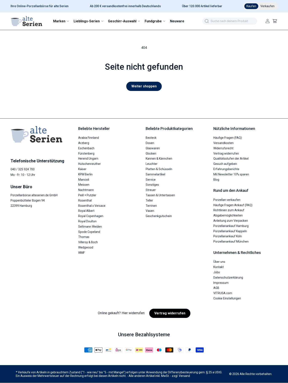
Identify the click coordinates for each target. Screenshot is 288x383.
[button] (61, 21)
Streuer (151, 190)
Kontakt (218, 267)
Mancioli (83, 179)
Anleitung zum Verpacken (230, 220)
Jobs (216, 272)
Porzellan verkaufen (226, 200)
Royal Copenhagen (90, 216)
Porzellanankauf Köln (227, 236)
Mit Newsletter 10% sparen (231, 174)
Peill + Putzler (87, 195)
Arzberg (83, 143)
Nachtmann (86, 190)
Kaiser (82, 169)
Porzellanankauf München (231, 241)
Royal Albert (86, 211)
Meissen (83, 185)
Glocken (151, 153)
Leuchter (151, 164)
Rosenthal (85, 200)
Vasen (150, 211)
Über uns (219, 262)
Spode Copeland (89, 232)
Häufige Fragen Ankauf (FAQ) (232, 205)
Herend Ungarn (88, 158)
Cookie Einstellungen (227, 298)
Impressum (221, 282)
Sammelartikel (155, 174)
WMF (81, 252)
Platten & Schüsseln (159, 169)
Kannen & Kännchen (159, 158)
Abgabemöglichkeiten (228, 215)
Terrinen (151, 205)
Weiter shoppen (144, 86)
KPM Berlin (85, 174)
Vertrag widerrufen (226, 153)
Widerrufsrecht (223, 148)
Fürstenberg (86, 153)
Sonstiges (152, 185)
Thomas (83, 237)
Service (151, 179)
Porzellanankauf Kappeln (230, 231)
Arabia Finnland (88, 138)
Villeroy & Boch (88, 242)
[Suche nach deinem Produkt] (206, 21)
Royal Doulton (87, 221)
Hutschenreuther (89, 164)
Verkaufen (267, 6)
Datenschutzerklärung (228, 277)
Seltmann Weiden (90, 226)
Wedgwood (85, 247)
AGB (216, 288)
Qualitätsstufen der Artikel (231, 158)
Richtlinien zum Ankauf (228, 210)
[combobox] (229, 21)
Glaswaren (153, 148)
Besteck (151, 138)
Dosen (150, 143)
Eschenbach (86, 148)
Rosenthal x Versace (91, 205)
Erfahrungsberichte (226, 169)
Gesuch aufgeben (225, 164)
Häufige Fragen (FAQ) (227, 138)
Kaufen (251, 6)
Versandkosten (223, 143)
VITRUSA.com (222, 293)
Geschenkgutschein (159, 216)
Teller (149, 200)
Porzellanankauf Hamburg (231, 226)
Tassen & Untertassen (160, 195)
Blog (216, 179)
